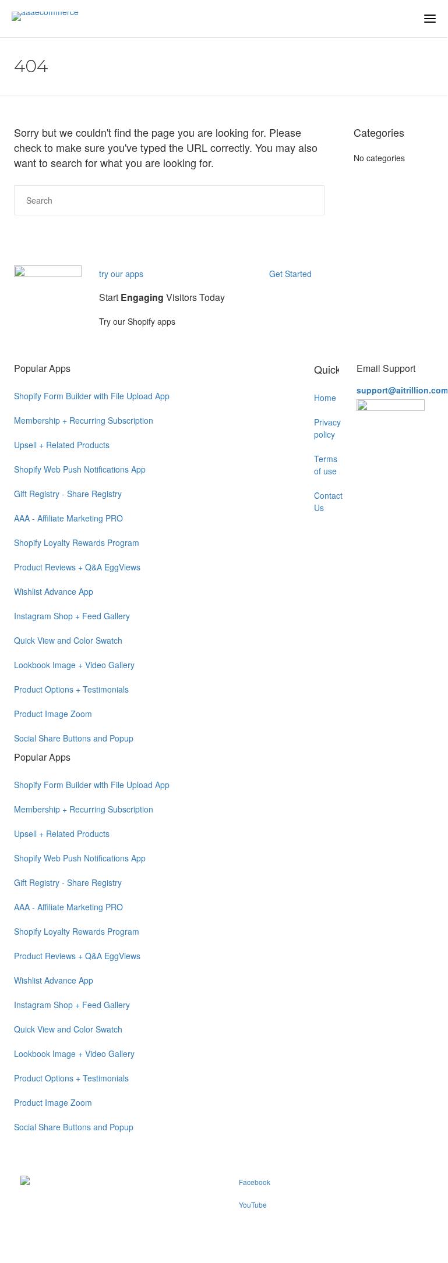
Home (325, 397)
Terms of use (325, 465)
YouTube (253, 1204)
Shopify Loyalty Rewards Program (76, 542)
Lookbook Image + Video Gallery (74, 664)
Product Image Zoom (53, 713)
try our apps (121, 273)
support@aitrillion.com (402, 390)
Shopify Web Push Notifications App (80, 469)
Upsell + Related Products (62, 444)
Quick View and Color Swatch (68, 640)
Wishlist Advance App (53, 591)
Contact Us (326, 501)
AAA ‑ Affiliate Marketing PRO (68, 518)
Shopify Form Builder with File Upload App (92, 396)
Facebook (254, 1182)
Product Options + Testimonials (71, 689)
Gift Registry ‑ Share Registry (68, 493)
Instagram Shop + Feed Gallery (72, 616)
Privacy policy (326, 428)
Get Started (291, 273)
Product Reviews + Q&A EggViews (77, 567)
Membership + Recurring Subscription (83, 420)
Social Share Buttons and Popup (73, 738)
